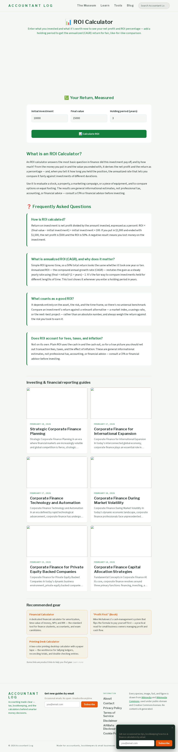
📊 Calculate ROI (89, 134)
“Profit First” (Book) (105, 614)
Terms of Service (109, 714)
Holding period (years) (123, 111)
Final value (77, 111)
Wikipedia (146, 697)
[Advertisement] (89, 65)
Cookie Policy (112, 733)
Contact (108, 703)
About (107, 698)
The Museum (86, 5)
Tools (118, 5)
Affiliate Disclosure (110, 727)
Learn (105, 5)
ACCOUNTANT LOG (31, 6)
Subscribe (89, 704)
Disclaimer (110, 720)
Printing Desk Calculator (44, 642)
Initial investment (42, 111)
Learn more (78, 662)
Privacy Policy (112, 708)
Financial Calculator (41, 614)
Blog (130, 5)
